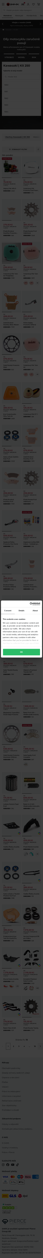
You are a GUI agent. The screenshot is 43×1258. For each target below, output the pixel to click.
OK (21, 652)
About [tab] (35, 611)
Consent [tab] (7, 611)
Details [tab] (21, 611)
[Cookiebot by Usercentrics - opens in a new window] (30, 603)
